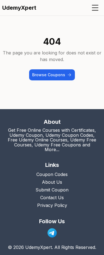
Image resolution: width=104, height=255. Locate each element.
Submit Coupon (52, 190)
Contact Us (52, 197)
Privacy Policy (52, 205)
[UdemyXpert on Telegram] (52, 232)
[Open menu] (95, 7)
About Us (52, 182)
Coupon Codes (52, 174)
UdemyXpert (19, 7)
